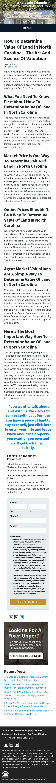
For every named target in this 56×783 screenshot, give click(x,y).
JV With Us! (28, 21)
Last (30, 511)
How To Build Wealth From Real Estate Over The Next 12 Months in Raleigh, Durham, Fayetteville (26, 695)
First (12, 511)
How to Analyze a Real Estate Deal (17, 738)
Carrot (42, 779)
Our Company (20, 734)
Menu (27, 28)
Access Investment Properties (24, 16)
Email (13, 526)
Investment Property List (25, 730)
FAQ (48, 16)
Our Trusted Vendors (37, 734)
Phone (14, 516)
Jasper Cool (12, 67)
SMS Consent (16, 536)
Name (14, 502)
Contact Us (7, 734)
